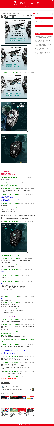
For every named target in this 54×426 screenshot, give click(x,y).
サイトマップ (37, 6)
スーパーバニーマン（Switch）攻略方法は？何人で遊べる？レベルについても (43, 41)
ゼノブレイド (33, 6)
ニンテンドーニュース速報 (26, 424)
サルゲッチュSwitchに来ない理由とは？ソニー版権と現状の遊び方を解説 (43, 45)
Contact (41, 6)
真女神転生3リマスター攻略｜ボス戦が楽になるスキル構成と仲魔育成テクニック (43, 37)
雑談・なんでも (7, 383)
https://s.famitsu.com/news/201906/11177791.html (12, 336)
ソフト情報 (19, 6)
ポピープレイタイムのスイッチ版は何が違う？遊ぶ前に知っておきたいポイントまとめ (43, 49)
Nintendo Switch (14, 6)
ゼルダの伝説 (28, 6)
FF (2, 383)
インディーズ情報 (23, 6)
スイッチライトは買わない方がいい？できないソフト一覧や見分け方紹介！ (43, 53)
